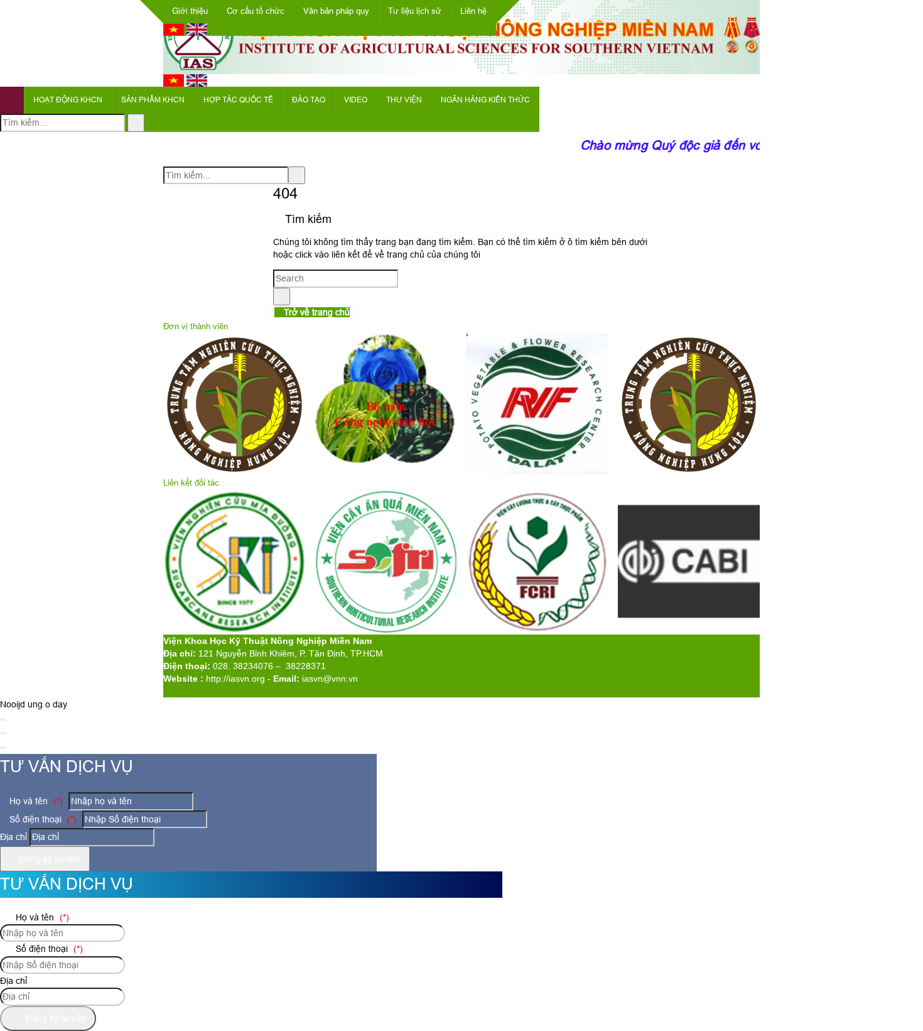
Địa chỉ (13, 837)
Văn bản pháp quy (336, 11)
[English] (196, 33)
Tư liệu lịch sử (414, 11)
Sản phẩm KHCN (153, 99)
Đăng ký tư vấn (48, 859)
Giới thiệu (190, 11)
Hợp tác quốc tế (238, 99)
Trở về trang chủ (315, 312)
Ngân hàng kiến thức (485, 99)
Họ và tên (35, 801)
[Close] (3, 719)
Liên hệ (473, 11)
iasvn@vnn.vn (330, 679)
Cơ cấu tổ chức (255, 11)
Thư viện (404, 99)
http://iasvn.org (235, 679)
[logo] (461, 67)
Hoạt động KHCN (67, 99)
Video (355, 99)
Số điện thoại (42, 819)
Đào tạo (308, 99)
